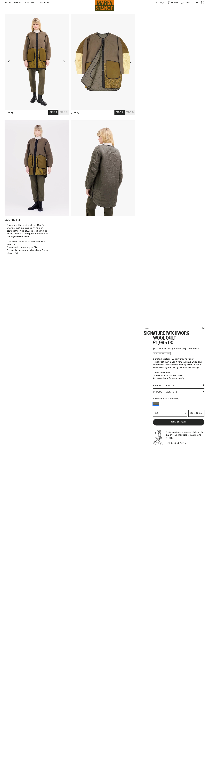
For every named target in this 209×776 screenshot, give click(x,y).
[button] (156, 403)
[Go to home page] (104, 5)
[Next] (53, 62)
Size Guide (196, 413)
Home (146, 328)
